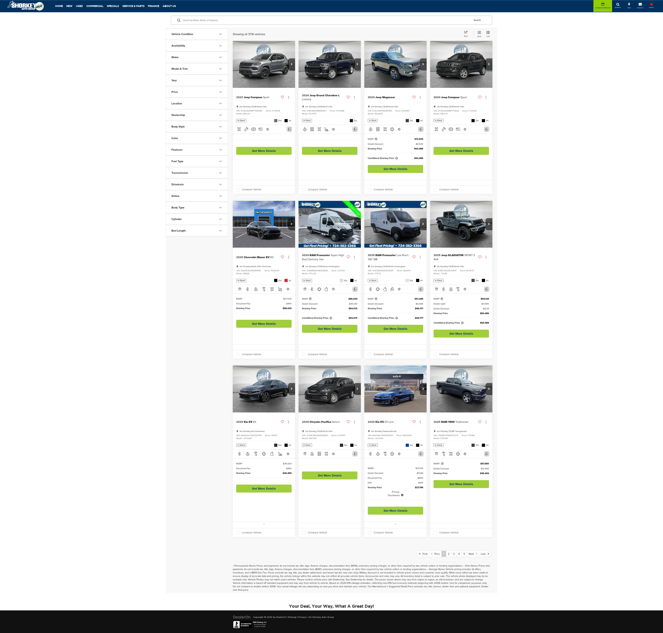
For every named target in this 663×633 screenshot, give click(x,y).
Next (472, 554)
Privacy (302, 617)
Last (484, 554)
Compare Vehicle (251, 189)
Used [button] (79, 6)
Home (59, 6)
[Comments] (289, 129)
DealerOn (281, 617)
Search (477, 20)
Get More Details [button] (264, 151)
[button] (291, 64)
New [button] (69, 6)
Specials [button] (113, 6)
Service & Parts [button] (133, 6)
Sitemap (292, 617)
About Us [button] (169, 6)
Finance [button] (153, 6)
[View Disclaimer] (268, 129)
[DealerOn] (242, 617)
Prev (436, 554)
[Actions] (289, 97)
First (424, 554)
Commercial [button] (94, 6)
